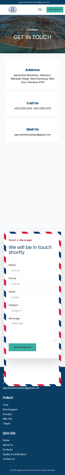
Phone (12, 278)
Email (12, 291)
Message (14, 318)
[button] (40, 10)
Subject (13, 305)
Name (12, 265)
